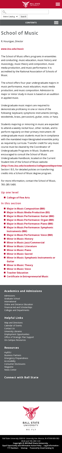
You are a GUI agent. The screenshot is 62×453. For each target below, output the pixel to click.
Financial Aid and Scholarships (18, 307)
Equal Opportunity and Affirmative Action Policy (21, 445)
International (10, 301)
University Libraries (13, 331)
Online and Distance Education (18, 304)
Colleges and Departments (16, 310)
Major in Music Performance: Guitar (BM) (30, 216)
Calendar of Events (13, 325)
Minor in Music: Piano (19, 250)
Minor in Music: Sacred (19, 253)
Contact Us (9, 328)
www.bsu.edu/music (12, 48)
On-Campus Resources (15, 340)
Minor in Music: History (20, 238)
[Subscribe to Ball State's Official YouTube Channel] (20, 383)
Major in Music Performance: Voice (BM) (30, 235)
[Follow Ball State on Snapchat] (13, 390)
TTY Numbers (12, 448)
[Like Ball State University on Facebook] (6, 383)
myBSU (7, 352)
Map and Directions (13, 322)
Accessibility (9, 361)
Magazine (8, 366)
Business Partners (12, 355)
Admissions (9, 295)
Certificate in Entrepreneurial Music (27, 276)
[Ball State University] (31, 419)
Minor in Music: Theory (20, 265)
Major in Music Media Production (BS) (28, 212)
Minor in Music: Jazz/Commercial (26, 242)
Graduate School (12, 298)
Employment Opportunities (16, 334)
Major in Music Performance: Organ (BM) (30, 219)
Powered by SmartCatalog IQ (42, 448)
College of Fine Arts (18, 197)
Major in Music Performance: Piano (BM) (30, 223)
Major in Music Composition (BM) (26, 208)
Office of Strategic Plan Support (19, 337)
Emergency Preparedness (16, 358)
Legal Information (51, 445)
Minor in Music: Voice (19, 268)
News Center (10, 369)
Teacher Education (17, 272)
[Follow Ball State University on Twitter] (13, 383)
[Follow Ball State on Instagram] (26, 383)
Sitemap (24, 448)
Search (23, 16)
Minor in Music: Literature (22, 246)
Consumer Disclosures (14, 364)
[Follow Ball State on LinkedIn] (6, 390)
